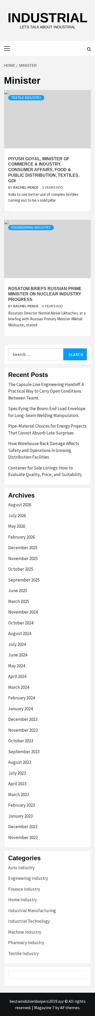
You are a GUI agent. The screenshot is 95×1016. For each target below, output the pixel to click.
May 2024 (16, 666)
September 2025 (24, 580)
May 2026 (16, 526)
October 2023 (20, 741)
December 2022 (22, 826)
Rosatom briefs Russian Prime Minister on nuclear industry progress (45, 294)
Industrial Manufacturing (32, 910)
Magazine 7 (44, 1007)
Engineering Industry (31, 227)
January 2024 (20, 709)
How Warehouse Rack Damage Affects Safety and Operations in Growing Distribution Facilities (43, 450)
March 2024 (18, 687)
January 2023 (20, 816)
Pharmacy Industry (26, 943)
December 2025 (22, 548)
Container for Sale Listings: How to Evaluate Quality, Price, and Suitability (45, 471)
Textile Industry (26, 98)
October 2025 (20, 569)
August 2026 (19, 505)
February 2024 (21, 698)
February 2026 (21, 537)
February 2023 (21, 805)
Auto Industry (21, 868)
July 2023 (17, 773)
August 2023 (19, 762)
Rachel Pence (26, 187)
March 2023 (18, 794)
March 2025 (18, 601)
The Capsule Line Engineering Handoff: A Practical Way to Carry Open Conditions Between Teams (46, 391)
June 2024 (17, 655)
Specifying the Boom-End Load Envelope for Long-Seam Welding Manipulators (47, 412)
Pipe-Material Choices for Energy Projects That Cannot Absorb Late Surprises (47, 429)
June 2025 (17, 590)
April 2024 (17, 676)
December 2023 (22, 719)
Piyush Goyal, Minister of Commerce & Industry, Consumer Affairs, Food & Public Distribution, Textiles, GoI (43, 170)
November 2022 (23, 837)
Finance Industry (24, 889)
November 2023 (23, 730)
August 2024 (19, 633)
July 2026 (17, 515)
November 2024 (23, 612)
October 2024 (20, 623)
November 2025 (23, 558)
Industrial (48, 17)
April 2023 (17, 784)
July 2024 (17, 644)
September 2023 (24, 752)
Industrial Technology (29, 921)
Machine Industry (24, 932)
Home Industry (22, 900)
